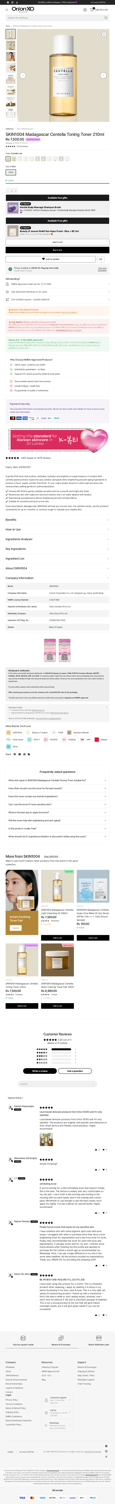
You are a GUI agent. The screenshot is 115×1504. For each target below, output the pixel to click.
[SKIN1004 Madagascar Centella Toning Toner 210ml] (8, 159)
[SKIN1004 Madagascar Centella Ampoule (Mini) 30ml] (61, 159)
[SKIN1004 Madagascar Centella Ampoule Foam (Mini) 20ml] (37, 159)
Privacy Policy (12, 1400)
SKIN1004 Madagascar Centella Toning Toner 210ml (22, 985)
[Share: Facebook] (15, 754)
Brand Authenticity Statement (18, 1420)
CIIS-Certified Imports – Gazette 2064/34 (30, 299)
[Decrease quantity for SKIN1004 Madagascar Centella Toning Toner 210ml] (8, 191)
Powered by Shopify (92, 1452)
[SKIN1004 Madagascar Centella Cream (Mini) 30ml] (67, 159)
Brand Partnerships (14, 1384)
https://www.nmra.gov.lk (59, 713)
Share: (8, 754)
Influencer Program (50, 1367)
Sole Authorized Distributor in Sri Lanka (29, 292)
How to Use (13, 529)
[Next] (103, 75)
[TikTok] (17, 2)
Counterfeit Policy (13, 1424)
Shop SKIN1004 (51, 856)
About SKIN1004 (16, 568)
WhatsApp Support (86, 1379)
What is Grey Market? (69, 312)
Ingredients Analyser (19, 539)
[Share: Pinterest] (24, 754)
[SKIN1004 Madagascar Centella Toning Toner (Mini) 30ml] (31, 159)
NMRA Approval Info (50, 1371)
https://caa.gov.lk (38, 710)
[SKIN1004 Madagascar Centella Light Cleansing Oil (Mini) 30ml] (49, 159)
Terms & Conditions (14, 1404)
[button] (42, 1049)
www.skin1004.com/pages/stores (48, 718)
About (8, 1371)
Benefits (11, 519)
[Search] (105, 17)
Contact (9, 1392)
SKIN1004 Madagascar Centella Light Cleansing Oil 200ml (57, 911)
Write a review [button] (40, 1071)
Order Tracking (84, 1384)
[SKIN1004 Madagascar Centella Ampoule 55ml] (26, 159)
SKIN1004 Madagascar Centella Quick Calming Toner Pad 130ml (57, 985)
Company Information (20, 578)
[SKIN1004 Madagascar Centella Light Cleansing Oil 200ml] (14, 159)
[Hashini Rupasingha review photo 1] (46, 1139)
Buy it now (57, 250)
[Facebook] (8, 2)
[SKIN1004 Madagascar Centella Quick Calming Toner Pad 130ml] (57, 959)
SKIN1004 (9, 129)
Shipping (9, 143)
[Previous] (23, 75)
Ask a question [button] (75, 1071)
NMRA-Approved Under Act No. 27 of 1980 (31, 284)
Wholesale (10, 1367)
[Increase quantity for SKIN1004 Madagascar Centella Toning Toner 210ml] (15, 191)
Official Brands (12, 1375)
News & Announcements (16, 1379)
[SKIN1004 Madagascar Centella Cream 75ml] (55, 159)
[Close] (106, 707)
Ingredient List (15, 558)
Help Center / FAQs (86, 1375)
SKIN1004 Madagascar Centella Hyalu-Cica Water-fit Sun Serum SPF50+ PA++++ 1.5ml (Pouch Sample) (93, 914)
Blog (44, 1379)
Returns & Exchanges (87, 1367)
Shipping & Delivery (86, 1371)
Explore (16, 928)
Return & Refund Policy (16, 1408)
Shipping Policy (12, 1412)
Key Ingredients (16, 549)
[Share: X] (19, 754)
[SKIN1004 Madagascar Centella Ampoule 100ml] (43, 159)
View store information (102, 269)
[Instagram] (12, 2)
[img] (46, 1107)
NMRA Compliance (14, 1416)
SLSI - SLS (46, 1375)
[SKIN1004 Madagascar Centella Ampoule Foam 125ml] (20, 159)
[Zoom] (104, 34)
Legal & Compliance (14, 1388)
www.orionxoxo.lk (53, 1470)
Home (8, 26)
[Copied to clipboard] (29, 754)
